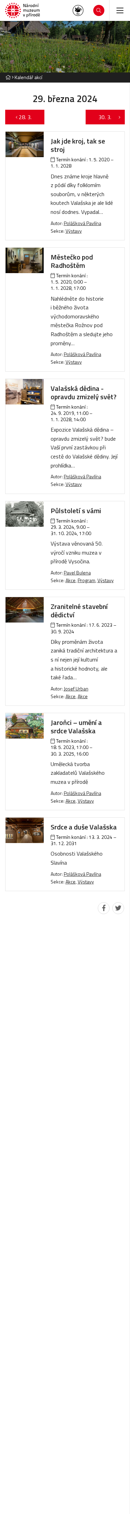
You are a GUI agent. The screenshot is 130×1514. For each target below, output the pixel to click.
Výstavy (74, 230)
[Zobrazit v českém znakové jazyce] (78, 10)
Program (86, 580)
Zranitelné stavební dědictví (79, 610)
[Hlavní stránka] (8, 77)
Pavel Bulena (77, 572)
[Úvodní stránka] (22, 10)
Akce (71, 580)
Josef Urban (76, 688)
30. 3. (101, 117)
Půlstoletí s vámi (76, 510)
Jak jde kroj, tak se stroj (78, 145)
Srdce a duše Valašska (84, 826)
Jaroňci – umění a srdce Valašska (76, 726)
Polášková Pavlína (82, 223)
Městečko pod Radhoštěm (72, 261)
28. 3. (28, 117)
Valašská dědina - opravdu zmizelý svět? (83, 392)
